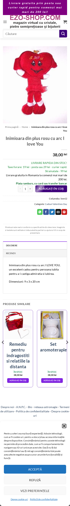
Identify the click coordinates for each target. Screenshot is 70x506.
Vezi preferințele (35, 491)
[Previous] (3, 350)
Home (25, 126)
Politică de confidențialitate (44, 499)
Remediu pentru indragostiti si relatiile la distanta (18, 355)
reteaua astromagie (45, 407)
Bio (30, 407)
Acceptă (35, 469)
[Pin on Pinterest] (64, 212)
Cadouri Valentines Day (56, 204)
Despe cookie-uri (19, 499)
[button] (64, 426)
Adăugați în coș (51, 188)
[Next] (67, 350)
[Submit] (63, 33)
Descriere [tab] (11, 245)
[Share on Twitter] (52, 212)
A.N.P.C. (21, 407)
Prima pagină (11, 126)
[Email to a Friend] (58, 212)
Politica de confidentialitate (32, 411)
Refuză (35, 480)
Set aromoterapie (53, 346)
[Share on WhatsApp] (40, 212)
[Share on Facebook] (46, 212)
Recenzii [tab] (11, 253)
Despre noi (7, 407)
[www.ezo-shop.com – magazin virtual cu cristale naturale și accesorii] (35, 22)
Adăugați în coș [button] (18, 380)
